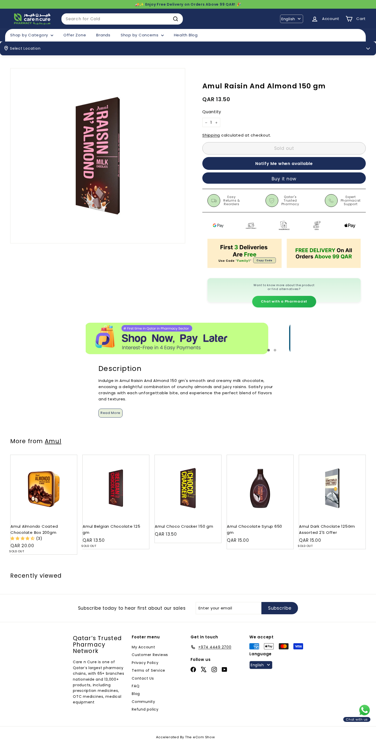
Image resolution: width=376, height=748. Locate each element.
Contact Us (143, 678)
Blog (136, 693)
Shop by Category (29, 35)
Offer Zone (74, 35)
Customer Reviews (150, 654)
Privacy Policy (145, 662)
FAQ (135, 686)
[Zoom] (97, 155)
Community (143, 701)
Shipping (211, 135)
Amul (53, 441)
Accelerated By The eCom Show (185, 737)
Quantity (211, 112)
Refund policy (145, 709)
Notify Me (68, 457)
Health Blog (186, 35)
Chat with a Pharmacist (284, 301)
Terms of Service (148, 670)
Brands (103, 35)
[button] (23, 538)
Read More (110, 412)
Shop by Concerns (140, 35)
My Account (143, 647)
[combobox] (122, 19)
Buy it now (284, 179)
